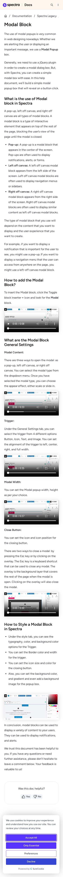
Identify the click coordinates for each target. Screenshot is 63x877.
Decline (31, 861)
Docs (28, 5)
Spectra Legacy (47, 16)
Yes (28, 796)
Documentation (22, 16)
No (39, 796)
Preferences (31, 853)
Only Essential (31, 845)
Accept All (31, 837)
